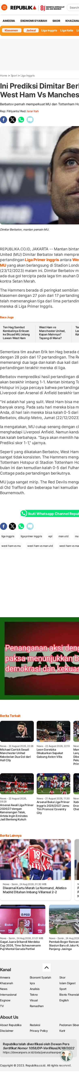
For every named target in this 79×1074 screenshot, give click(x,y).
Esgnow (5, 1000)
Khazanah (6, 983)
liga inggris (7, 536)
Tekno (34, 994)
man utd (63, 536)
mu (77, 536)
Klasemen (11, 30)
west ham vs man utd (40, 545)
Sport (14, 75)
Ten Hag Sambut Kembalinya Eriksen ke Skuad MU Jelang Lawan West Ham (16, 332)
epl (50, 536)
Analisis (35, 989)
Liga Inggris (49, 30)
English (64, 1000)
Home (3, 75)
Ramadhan (37, 1006)
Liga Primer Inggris (42, 259)
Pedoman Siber (69, 1025)
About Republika (10, 1025)
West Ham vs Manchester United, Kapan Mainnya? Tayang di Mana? (52, 332)
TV (2, 1006)
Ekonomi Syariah (33, 20)
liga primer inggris (31, 536)
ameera (9, 20)
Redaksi (35, 1025)
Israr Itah (32, 111)
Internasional (8, 994)
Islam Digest (67, 983)
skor (56, 20)
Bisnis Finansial (69, 994)
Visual (34, 1000)
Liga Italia (66, 30)
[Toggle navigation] (4, 7)
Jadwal (31, 30)
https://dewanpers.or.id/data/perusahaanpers (33, 1052)
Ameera (5, 977)
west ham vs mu (11, 545)
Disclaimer (6, 1030)
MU (3, 265)
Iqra (32, 983)
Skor (62, 977)
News (3, 989)
